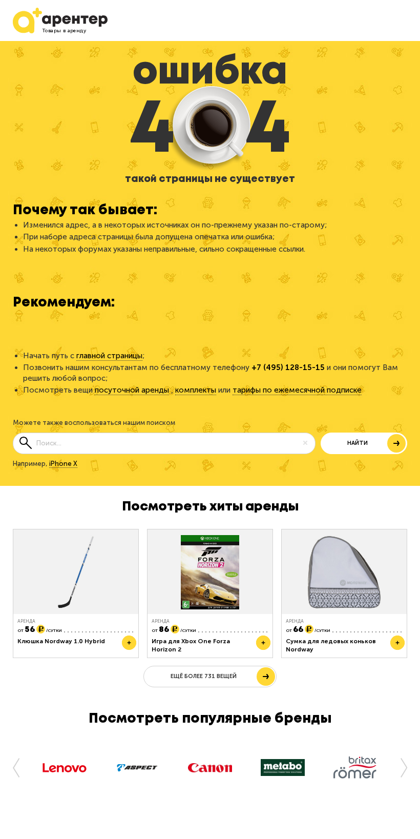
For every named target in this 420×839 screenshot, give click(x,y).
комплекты (195, 390)
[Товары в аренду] (23, 20)
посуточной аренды (132, 390)
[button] (20, 767)
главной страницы (109, 355)
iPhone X (63, 463)
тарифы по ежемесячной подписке (297, 390)
